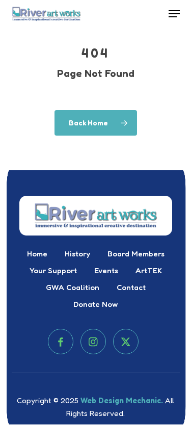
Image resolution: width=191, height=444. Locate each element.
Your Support (53, 270)
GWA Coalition (72, 287)
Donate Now (95, 304)
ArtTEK (148, 270)
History (77, 253)
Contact (131, 287)
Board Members (136, 253)
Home (37, 253)
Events (106, 270)
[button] (174, 14)
